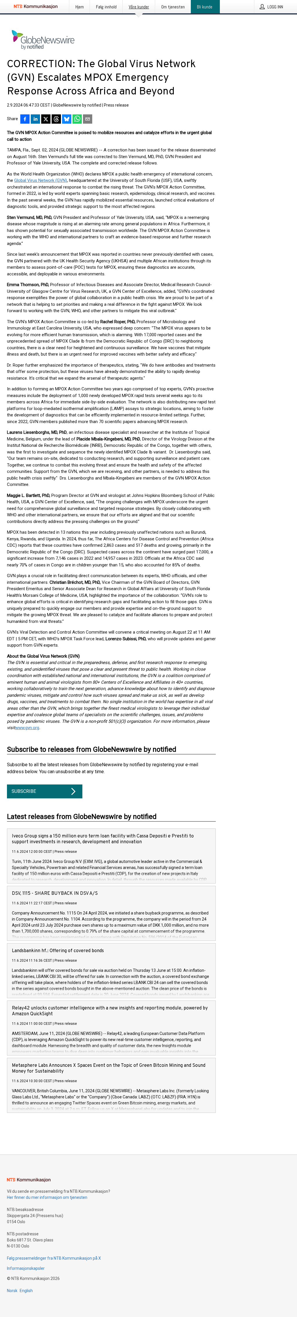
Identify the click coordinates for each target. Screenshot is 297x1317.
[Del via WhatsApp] (77, 119)
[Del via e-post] (87, 119)
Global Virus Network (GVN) (40, 180)
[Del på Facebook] (25, 119)
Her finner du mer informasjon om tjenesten (47, 1197)
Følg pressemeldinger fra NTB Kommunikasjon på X (54, 1258)
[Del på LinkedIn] (35, 119)
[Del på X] (45, 119)
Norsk (12, 1290)
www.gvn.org (27, 727)
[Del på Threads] (56, 119)
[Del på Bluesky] (66, 119)
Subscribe (24, 791)
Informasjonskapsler (26, 1268)
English (26, 1290)
